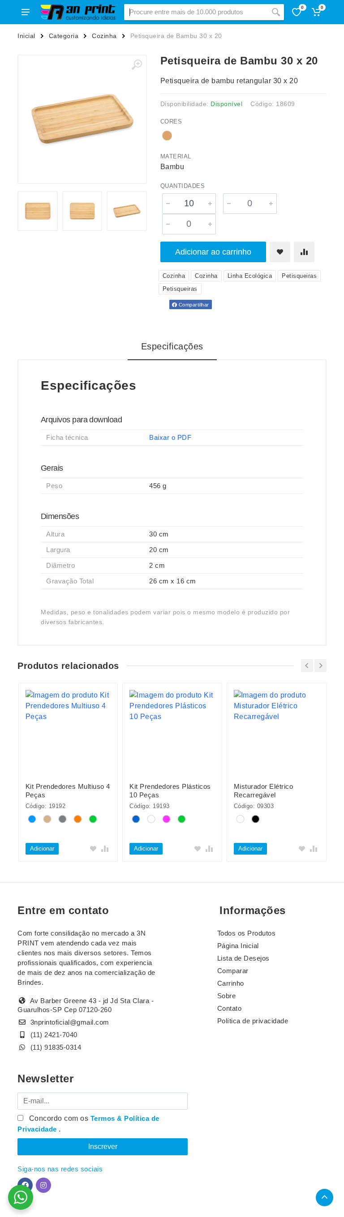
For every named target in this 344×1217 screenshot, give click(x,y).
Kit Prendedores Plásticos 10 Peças (170, 791)
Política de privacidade (252, 1021)
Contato (229, 1008)
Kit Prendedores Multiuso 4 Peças (68, 791)
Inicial (26, 35)
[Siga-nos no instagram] (43, 1185)
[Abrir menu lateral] (25, 12)
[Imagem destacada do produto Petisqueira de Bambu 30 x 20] (82, 119)
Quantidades (182, 186)
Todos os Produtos (246, 933)
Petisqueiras (299, 275)
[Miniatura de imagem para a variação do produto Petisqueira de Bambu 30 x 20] (127, 211)
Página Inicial (238, 945)
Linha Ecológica (250, 275)
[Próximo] (320, 665)
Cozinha (104, 35)
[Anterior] (307, 665)
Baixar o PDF (170, 437)
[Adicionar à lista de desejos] (280, 252)
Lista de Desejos (243, 958)
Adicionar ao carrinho (213, 251)
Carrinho (230, 983)
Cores (171, 121)
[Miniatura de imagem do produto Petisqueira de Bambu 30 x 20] (37, 211)
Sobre (226, 996)
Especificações (172, 346)
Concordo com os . (88, 1124)
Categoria (64, 35)
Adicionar (42, 848)
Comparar (233, 970)
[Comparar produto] (304, 252)
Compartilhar (193, 304)
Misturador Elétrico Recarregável (263, 791)
